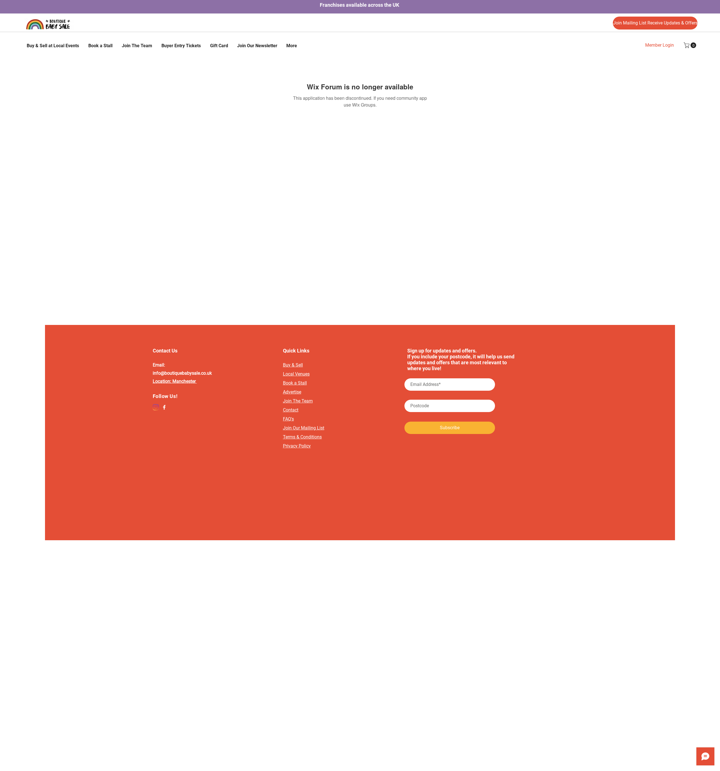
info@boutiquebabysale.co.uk (182, 373)
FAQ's (288, 419)
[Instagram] (156, 407)
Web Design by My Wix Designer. (360, 552)
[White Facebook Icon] (164, 407)
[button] (691, 45)
